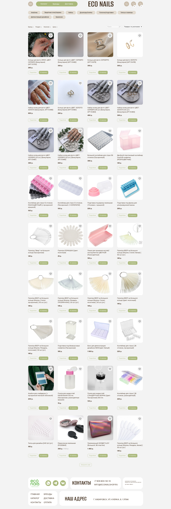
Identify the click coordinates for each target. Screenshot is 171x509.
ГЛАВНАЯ (35, 494)
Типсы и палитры (127, 13)
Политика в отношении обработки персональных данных (133, 481)
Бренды (56, 4)
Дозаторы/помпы (86, 13)
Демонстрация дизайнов (40, 17)
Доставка (69, 4)
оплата (48, 502)
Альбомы (34, 13)
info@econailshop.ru (106, 484)
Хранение (59, 17)
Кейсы (70, 13)
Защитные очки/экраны (52, 12)
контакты (36, 502)
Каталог (44, 4)
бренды (48, 494)
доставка (49, 498)
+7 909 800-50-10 (102, 481)
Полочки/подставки (106, 13)
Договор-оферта (129, 484)
